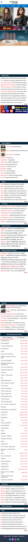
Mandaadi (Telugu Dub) (7, 369)
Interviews (5, 484)
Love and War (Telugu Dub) (8, 446)
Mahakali (3, 433)
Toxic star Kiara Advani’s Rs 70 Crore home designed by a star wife (13, 98)
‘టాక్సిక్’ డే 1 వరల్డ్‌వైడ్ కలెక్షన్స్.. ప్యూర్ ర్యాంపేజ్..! (13, 241)
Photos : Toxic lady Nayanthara (14, 25)
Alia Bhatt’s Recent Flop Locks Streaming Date (13, 221)
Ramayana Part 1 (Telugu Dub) (9, 409)
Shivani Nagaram (8, 170)
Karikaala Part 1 (5, 466)
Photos (13, 5)
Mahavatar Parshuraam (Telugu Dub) (7, 476)
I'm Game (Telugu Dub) (7, 346)
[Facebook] (10, 539)
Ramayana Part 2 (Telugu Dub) (7, 472)
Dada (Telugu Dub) (6, 461)
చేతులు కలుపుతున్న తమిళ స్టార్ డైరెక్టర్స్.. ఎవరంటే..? (12, 233)
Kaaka (2, 441)
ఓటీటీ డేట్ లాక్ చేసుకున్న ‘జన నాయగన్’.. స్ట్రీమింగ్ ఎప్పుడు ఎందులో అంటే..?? (13, 268)
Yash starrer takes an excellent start (13, 91)
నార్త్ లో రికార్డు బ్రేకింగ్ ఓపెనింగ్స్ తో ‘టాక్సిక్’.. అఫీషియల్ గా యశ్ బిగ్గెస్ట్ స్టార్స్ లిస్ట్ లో (14, 244)
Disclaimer (15, 536)
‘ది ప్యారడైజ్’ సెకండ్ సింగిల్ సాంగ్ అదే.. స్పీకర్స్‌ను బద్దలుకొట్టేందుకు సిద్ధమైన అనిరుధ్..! (12, 237)
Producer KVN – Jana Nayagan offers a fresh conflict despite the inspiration (13, 497)
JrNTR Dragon (4, 463)
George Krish (4, 444)
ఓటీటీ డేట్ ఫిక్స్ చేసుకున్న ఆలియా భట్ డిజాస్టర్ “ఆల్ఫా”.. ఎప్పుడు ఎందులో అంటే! (13, 255)
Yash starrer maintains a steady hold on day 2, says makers (13, 80)
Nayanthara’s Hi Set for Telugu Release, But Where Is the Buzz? (13, 96)
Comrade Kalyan (5, 399)
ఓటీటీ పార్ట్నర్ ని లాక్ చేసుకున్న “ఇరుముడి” (10, 257)
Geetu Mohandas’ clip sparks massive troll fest (14, 82)
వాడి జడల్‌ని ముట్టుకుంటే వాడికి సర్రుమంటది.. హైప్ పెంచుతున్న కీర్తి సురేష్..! (14, 235)
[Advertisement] (14, 60)
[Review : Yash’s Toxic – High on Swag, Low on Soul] (3, 311)
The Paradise (4, 385)
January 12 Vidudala (6, 436)
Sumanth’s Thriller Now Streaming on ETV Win (14, 85)
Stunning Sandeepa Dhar (9, 164)
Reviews (4, 303)
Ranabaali (3, 407)
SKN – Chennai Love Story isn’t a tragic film (13, 499)
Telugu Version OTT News (9, 250)
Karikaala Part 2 (5, 469)
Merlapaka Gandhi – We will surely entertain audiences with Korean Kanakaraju (14, 493)
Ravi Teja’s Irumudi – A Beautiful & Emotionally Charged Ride (14, 316)
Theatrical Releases (7, 337)
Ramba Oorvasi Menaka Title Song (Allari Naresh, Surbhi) (12, 184)
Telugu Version (6, 226)
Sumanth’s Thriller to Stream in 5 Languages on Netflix (13, 210)
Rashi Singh (7, 157)
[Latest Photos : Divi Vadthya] (3, 154)
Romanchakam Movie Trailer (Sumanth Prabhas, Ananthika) (12, 186)
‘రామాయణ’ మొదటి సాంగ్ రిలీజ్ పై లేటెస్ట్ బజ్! (10, 246)
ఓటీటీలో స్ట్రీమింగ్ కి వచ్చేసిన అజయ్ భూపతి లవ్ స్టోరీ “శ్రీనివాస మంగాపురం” (14, 264)
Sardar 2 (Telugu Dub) (6, 375)
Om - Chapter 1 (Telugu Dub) (8, 404)
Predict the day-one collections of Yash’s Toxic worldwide (13, 515)
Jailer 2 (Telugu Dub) (6, 401)
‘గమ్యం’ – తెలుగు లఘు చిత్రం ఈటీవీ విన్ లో (13, 270)
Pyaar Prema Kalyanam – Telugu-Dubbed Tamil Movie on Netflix (14, 318)
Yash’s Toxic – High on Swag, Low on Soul (16, 310)
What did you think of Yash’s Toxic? (10, 513)
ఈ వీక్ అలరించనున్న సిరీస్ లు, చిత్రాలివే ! (13, 253)
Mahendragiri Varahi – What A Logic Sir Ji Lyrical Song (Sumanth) (14, 199)
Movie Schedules (7, 506)
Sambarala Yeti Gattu (6, 438)
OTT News (5, 204)
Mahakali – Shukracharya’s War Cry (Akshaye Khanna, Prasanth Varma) (13, 195)
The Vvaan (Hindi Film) (7, 367)
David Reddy (4, 412)
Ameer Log (7, 320)
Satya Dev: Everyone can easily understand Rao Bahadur (14, 502)
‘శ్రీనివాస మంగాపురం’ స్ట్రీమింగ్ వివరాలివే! (12, 266)
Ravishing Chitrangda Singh (11, 175)
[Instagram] (15, 539)
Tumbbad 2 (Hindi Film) (7, 479)
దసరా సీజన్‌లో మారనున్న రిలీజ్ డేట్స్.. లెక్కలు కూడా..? (12, 239)
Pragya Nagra (8, 160)
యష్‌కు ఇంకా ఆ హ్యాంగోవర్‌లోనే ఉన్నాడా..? (13, 228)
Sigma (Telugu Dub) (6, 393)
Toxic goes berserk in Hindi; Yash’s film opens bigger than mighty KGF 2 (13, 100)
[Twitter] (13, 539)
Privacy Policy (7, 536)
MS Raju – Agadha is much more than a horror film (13, 488)
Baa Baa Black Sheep (6, 396)
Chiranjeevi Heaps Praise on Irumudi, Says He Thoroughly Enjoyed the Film (12, 102)
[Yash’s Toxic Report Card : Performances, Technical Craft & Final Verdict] (3, 306)
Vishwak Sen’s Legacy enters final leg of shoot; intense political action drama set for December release (14, 89)
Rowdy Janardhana (6, 422)
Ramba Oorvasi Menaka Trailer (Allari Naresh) (13, 193)
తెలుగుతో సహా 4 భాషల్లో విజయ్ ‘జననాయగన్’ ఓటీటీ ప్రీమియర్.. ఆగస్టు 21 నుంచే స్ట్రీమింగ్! (13, 262)
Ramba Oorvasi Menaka (7, 354)
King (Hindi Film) (5, 425)
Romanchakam (5, 348)
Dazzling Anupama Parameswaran (17, 150)
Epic (2, 377)
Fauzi (2, 420)
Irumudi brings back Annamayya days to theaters (13, 93)
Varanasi (3, 458)
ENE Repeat (4, 417)
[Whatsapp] (18, 539)
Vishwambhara (5, 428)
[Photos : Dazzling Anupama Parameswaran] (3, 150)
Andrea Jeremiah (8, 166)
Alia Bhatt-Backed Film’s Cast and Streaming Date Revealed (13, 215)
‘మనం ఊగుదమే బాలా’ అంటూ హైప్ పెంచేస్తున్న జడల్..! (12, 230)
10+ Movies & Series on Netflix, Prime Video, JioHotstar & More (13, 217)
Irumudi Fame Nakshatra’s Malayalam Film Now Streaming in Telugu (12, 213)
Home (2, 5)
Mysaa (3, 430)
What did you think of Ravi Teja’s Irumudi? (12, 522)
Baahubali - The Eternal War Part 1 (8, 450)
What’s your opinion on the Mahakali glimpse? (13, 517)
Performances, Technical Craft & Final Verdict (13, 87)
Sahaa (2, 351)
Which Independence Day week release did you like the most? (14, 528)
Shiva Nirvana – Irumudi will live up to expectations (12, 486)
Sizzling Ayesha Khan (8, 173)
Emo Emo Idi (4, 414)
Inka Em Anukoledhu (6, 360)
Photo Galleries (6, 143)
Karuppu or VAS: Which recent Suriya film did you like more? (14, 526)
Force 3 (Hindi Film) (6, 456)
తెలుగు (24, 5)
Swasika (6, 168)
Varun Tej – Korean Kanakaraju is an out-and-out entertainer (13, 491)
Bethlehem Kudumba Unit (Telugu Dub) (7, 363)
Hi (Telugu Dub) (5, 340)
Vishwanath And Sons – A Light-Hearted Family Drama (12, 329)
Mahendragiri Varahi (6, 380)
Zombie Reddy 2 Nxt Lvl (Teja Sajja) (11, 197)
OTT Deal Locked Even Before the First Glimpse (12, 219)
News (7, 5)
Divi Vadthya (13, 154)
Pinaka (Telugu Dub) (6, 391)
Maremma (3, 372)
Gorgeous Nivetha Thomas (9, 177)
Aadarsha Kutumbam (6, 388)
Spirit (2, 453)
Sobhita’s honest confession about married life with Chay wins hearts (13, 78)
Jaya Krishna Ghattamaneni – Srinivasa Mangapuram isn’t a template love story (13, 495)
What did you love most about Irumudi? (11, 519)
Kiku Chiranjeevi (5, 343)
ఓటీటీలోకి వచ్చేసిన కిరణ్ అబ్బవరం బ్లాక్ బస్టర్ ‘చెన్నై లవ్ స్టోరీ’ (13, 259)
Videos (4, 181)
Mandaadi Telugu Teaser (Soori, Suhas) (12, 188)
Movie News (5, 75)
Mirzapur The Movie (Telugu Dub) (8, 357)
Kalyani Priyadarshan (9, 162)
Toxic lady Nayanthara (13, 146)
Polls (3, 510)
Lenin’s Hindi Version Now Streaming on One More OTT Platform (14, 208)
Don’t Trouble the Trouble (7, 383)
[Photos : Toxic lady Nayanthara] (3, 146)
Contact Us (21, 536)
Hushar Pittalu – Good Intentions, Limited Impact (13, 322)
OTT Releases (21, 337)
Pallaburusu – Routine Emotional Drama (12, 327)
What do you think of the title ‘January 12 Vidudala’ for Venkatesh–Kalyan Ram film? (12, 524)
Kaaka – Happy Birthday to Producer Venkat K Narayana (13, 191)
